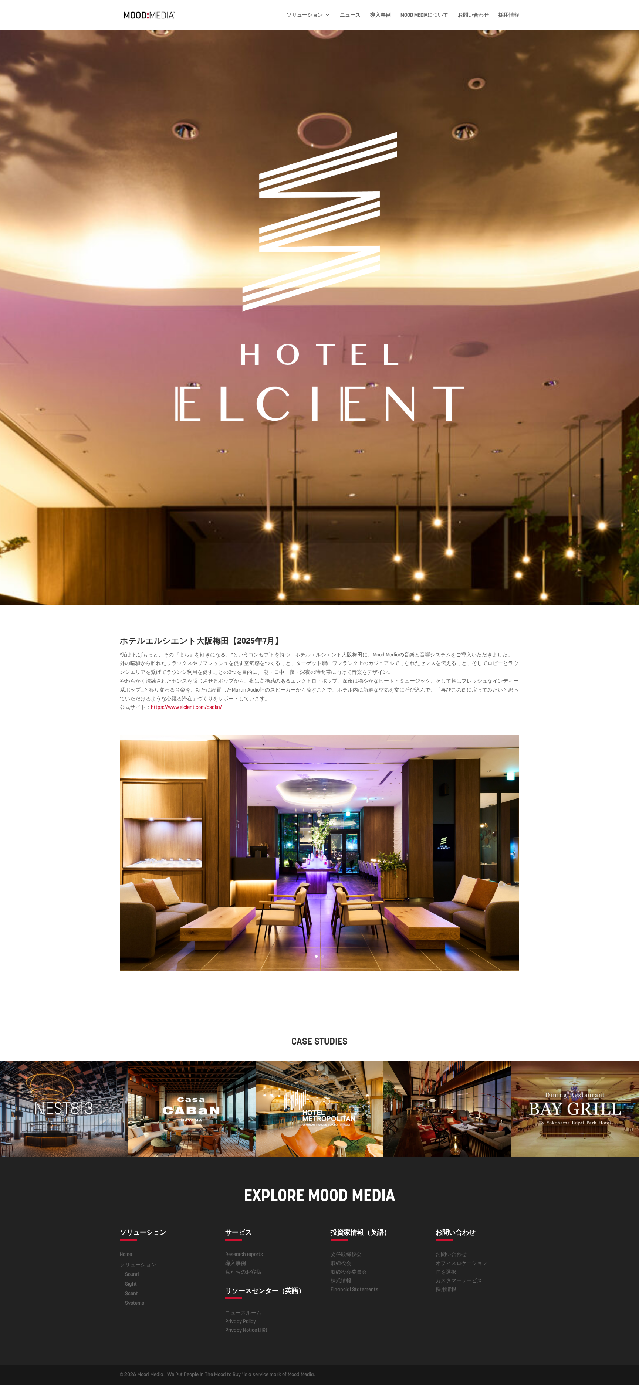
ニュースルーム (243, 1312)
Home (126, 1254)
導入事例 (380, 15)
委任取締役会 (346, 1254)
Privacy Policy (240, 1321)
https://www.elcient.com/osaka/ (186, 707)
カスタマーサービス (459, 1280)
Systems (134, 1303)
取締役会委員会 (349, 1272)
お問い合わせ (473, 15)
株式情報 (341, 1280)
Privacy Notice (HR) (246, 1330)
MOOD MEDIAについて (424, 15)
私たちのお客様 (243, 1272)
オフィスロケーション (461, 1263)
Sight (131, 1283)
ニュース (350, 15)
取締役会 (341, 1263)
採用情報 (508, 15)
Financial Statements (354, 1289)
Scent (131, 1293)
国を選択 (446, 1272)
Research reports (244, 1254)
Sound (132, 1274)
